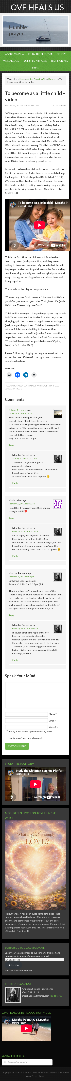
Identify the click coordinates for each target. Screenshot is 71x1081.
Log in (42, 1076)
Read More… (56, 995)
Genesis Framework (59, 1072)
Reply (11, 445)
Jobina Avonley (17, 409)
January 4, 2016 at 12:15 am (24, 458)
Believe (60, 54)
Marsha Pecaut (32, 105)
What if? (11, 817)
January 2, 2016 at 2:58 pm (20, 413)
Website (53, 727)
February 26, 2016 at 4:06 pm (21, 576)
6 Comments (59, 105)
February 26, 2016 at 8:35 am (25, 531)
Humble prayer (18, 30)
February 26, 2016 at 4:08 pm (25, 628)
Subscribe (13, 965)
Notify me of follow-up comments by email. (30, 731)
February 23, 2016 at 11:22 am (22, 503)
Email (51, 720)
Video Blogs (10, 60)
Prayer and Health (39, 385)
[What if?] (35, 911)
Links (35, 67)
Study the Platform (39, 54)
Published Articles (34, 60)
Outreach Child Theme (33, 1072)
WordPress (31, 1076)
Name (52, 714)
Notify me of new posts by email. (25, 738)
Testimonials (58, 60)
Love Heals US (35, 7)
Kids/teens (23, 385)
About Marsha (13, 54)
